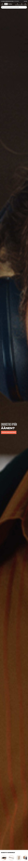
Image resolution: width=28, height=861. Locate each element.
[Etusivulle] (8, 4)
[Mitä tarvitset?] (24, 857)
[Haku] (2, 7)
